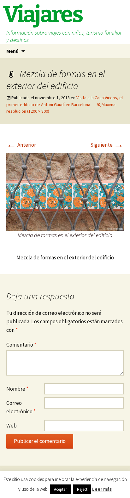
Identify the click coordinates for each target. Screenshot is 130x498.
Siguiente (107, 144)
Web (11, 425)
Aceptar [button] (60, 489)
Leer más (102, 489)
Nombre (17, 388)
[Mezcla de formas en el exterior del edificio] (65, 191)
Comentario (21, 344)
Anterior (21, 144)
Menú (12, 51)
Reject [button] (82, 489)
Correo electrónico (21, 407)
